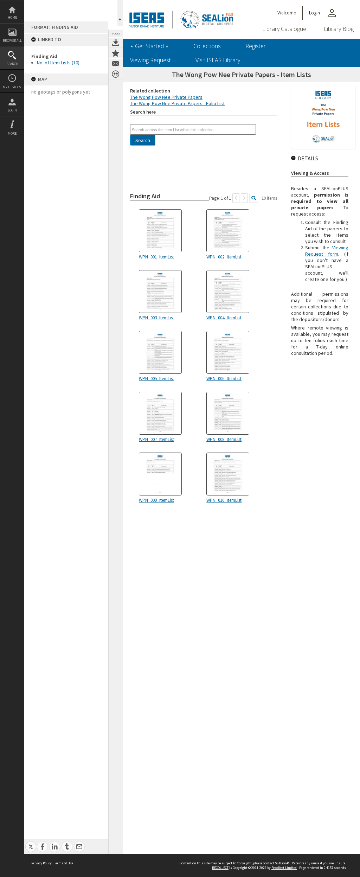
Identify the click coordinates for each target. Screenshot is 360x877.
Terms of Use (63, 863)
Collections (207, 46)
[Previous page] (235, 198)
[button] (142, 140)
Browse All (12, 40)
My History (12, 87)
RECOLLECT (220, 867)
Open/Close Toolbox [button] (120, 13)
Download (116, 42)
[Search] (253, 198)
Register (255, 46)
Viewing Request (150, 60)
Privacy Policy (41, 863)
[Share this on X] (30, 842)
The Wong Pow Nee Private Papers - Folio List (177, 103)
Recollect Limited (284, 867)
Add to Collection (116, 53)
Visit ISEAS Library (217, 60)
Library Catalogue (284, 29)
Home (12, 17)
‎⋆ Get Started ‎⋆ (149, 46)
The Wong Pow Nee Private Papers (166, 97)
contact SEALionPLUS (279, 863)
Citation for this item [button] (116, 74)
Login (12, 110)
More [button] (12, 133)
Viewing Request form (326, 250)
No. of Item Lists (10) (58, 62)
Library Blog (339, 29)
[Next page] (244, 198)
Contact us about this (116, 63)
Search (12, 64)
